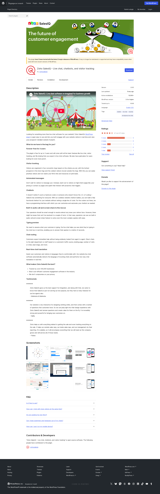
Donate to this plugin (108, 188)
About (9, 466)
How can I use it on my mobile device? (39, 426)
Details (30, 80)
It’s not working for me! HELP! (36, 415)
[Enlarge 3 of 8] (46, 379)
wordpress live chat (127, 115)
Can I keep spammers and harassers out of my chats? (44, 421)
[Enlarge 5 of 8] (70, 365)
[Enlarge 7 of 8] (94, 364)
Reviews (40, 80)
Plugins (39, 472)
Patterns (39, 475)
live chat (125, 111)
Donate (99, 472)
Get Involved (100, 466)
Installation (51, 80)
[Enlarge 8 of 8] (94, 379)
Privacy (9, 475)
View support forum (108, 170)
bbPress (128, 472)
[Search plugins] (27, 16)
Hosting (9, 472)
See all (131, 154)
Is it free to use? (31, 403)
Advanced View (106, 121)
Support (131, 80)
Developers (69, 472)
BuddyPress (129, 475)
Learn (68, 466)
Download (129, 70)
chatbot (119, 111)
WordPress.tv (71, 475)
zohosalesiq (43, 72)
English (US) (130, 107)
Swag (98, 475)
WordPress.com (130, 466)
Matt (127, 469)
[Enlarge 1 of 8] (46, 348)
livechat (131, 111)
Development (63, 80)
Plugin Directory (12, 9)
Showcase (40, 466)
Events (98, 469)
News (9, 469)
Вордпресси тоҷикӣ (31, 484)
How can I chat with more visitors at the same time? (44, 409)
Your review (105, 154)
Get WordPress (151, 3)
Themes (39, 469)
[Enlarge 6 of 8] (94, 348)
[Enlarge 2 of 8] (46, 364)
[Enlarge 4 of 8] (70, 348)
